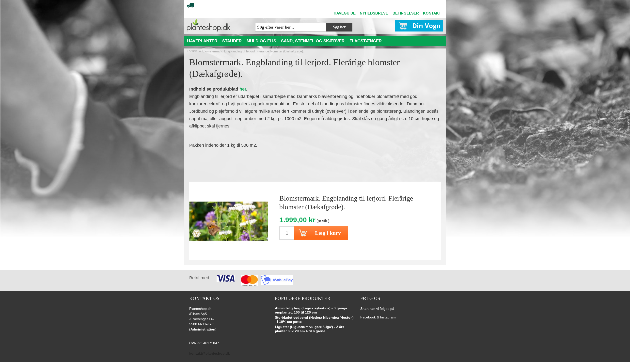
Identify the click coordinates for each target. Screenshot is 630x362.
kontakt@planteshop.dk (209, 353)
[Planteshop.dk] (208, 25)
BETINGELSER (406, 13)
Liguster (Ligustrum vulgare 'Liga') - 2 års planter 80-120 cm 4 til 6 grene (309, 329)
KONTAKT (432, 13)
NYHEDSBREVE (374, 13)
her (242, 89)
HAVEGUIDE (345, 13)
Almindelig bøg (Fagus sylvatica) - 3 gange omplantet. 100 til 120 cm (311, 310)
